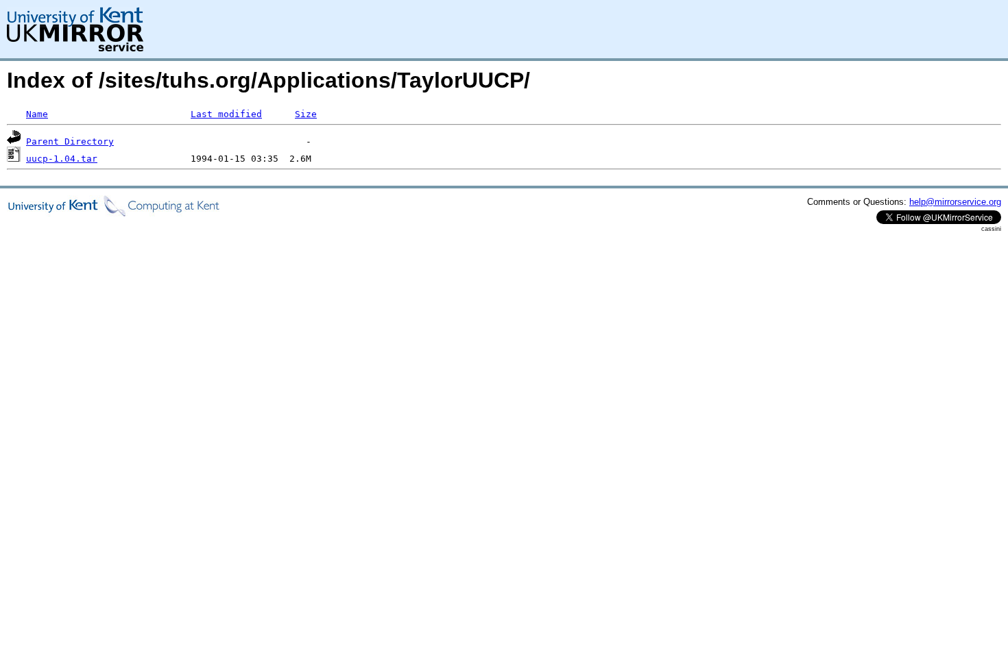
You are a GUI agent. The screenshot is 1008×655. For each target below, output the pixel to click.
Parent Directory (70, 141)
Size (306, 114)
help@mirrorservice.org (955, 202)
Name (37, 114)
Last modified (226, 114)
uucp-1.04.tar (61, 158)
